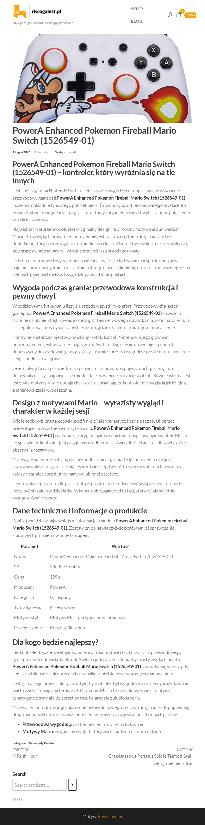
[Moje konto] (170, 14)
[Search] (72, 785)
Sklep (137, 8)
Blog (136, 21)
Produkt (50, 743)
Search (19, 774)
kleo (47, 152)
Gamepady (36, 743)
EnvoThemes (110, 816)
